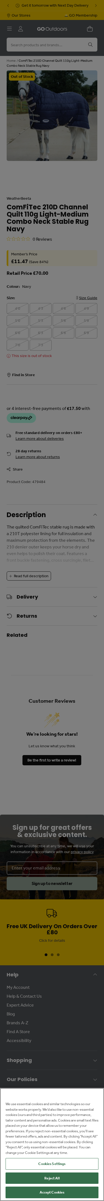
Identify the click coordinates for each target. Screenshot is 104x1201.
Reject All (51, 1178)
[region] (52, 1144)
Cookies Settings (51, 1164)
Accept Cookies (52, 1192)
